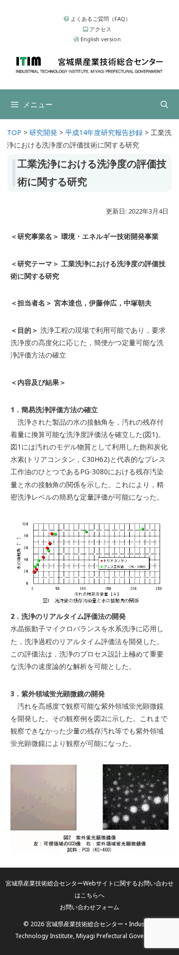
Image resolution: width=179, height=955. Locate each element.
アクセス (99, 29)
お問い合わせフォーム (89, 907)
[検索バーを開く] (164, 104)
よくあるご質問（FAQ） (100, 18)
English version (100, 39)
